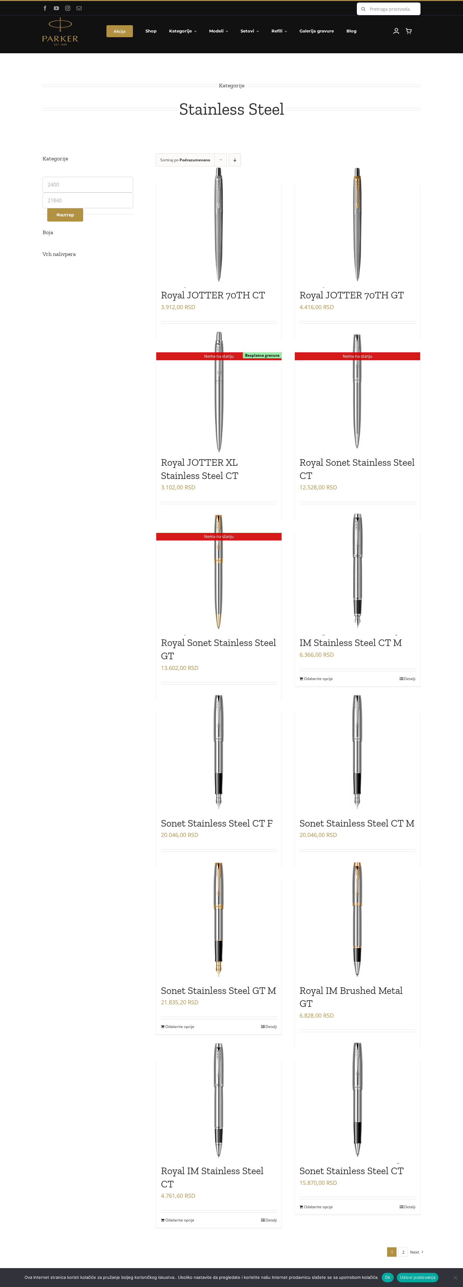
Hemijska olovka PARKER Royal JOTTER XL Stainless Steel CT (216, 462)
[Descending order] (235, 159)
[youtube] (56, 8)
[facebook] (45, 8)
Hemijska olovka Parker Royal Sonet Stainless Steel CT (357, 462)
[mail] (79, 8)
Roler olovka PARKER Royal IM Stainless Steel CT (212, 1171)
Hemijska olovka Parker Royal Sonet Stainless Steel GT (218, 643)
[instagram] (67, 8)
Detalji (409, 678)
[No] (455, 1277)
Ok (388, 1277)
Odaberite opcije (318, 678)
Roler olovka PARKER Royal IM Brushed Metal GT (351, 990)
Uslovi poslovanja (417, 1277)
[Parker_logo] (60, 19)
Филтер (65, 215)
